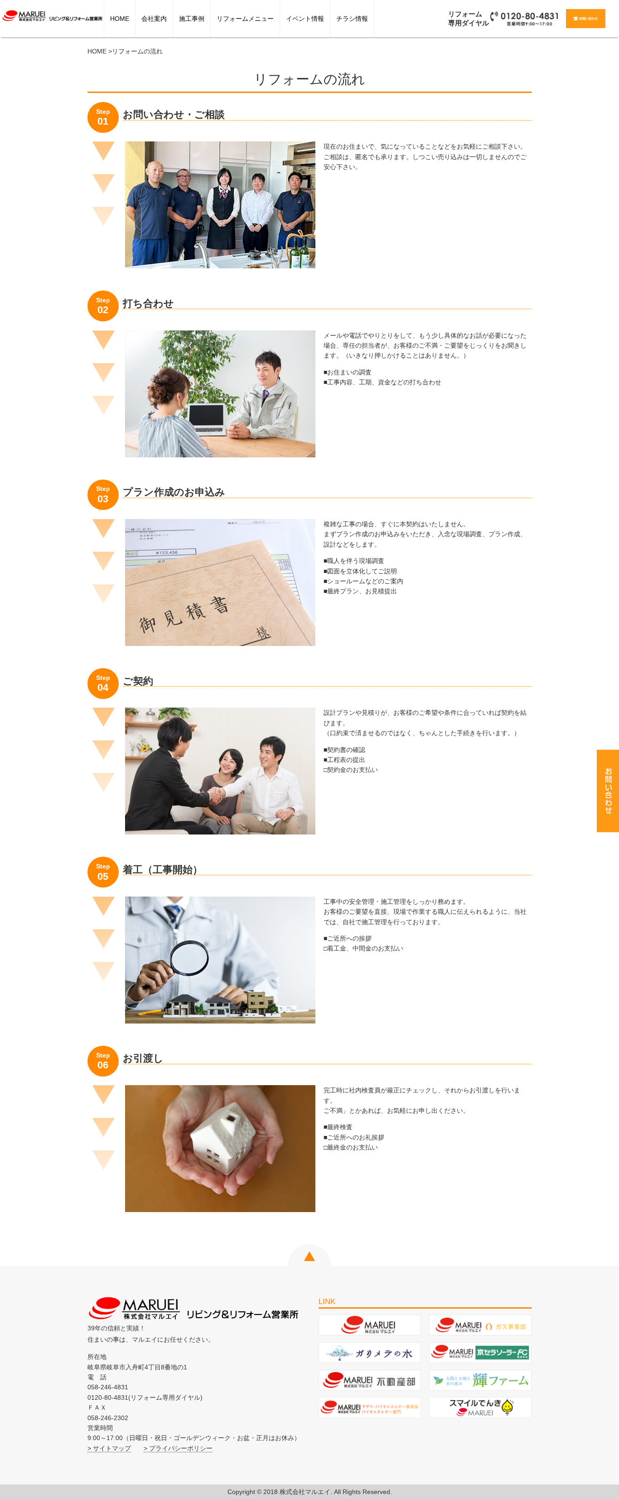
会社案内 (154, 18)
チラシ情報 (352, 18)
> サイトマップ (109, 1448)
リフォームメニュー (245, 18)
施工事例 (191, 18)
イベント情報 (305, 18)
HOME (119, 18)
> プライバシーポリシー (178, 1448)
